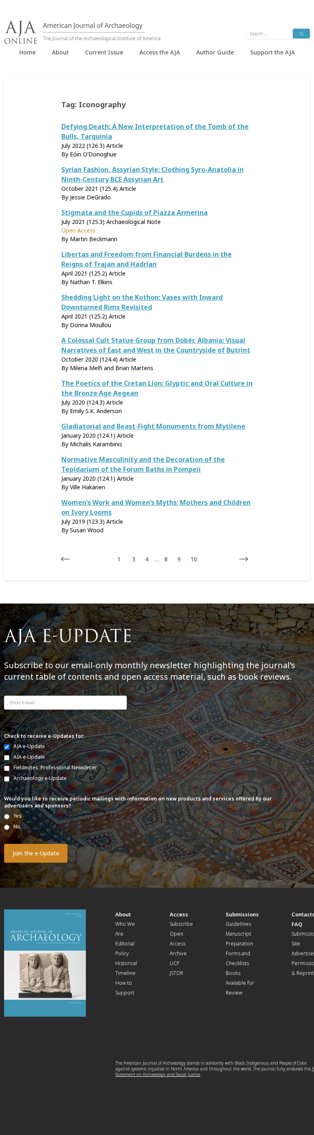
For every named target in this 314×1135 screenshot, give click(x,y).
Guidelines (238, 923)
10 (194, 559)
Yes (17, 815)
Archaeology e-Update (40, 778)
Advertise (303, 953)
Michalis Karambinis (96, 444)
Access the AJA (159, 52)
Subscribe (181, 923)
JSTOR (176, 973)
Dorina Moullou (90, 325)
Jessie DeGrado (90, 197)
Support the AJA (272, 52)
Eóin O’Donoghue (93, 154)
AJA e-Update (29, 746)
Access (179, 914)
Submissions (242, 914)
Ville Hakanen (87, 487)
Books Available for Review (240, 983)
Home (27, 52)
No (16, 826)
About (60, 52)
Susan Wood (86, 530)
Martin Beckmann (93, 239)
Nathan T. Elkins (91, 282)
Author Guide (215, 52)
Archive (178, 953)
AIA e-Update (29, 756)
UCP (174, 963)
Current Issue (104, 52)
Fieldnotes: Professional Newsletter (55, 767)
